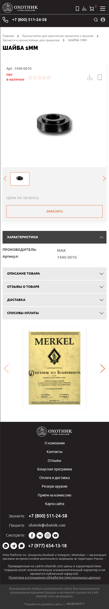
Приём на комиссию (54, 495)
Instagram (47, 535)
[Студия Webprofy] (75, 604)
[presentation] (5, 179)
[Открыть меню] (102, 8)
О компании (55, 443)
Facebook (32, 535)
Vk (40, 535)
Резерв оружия (54, 486)
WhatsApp (6, 545)
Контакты (55, 451)
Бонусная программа (54, 469)
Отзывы (54, 460)
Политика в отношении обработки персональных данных (55, 577)
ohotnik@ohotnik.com (47, 525)
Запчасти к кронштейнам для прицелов (31, 40)
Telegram (13, 545)
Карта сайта (54, 504)
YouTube (55, 535)
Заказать (54, 211)
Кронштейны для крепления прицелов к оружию (58, 36)
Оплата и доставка (54, 477)
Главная (8, 36)
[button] (90, 77)
